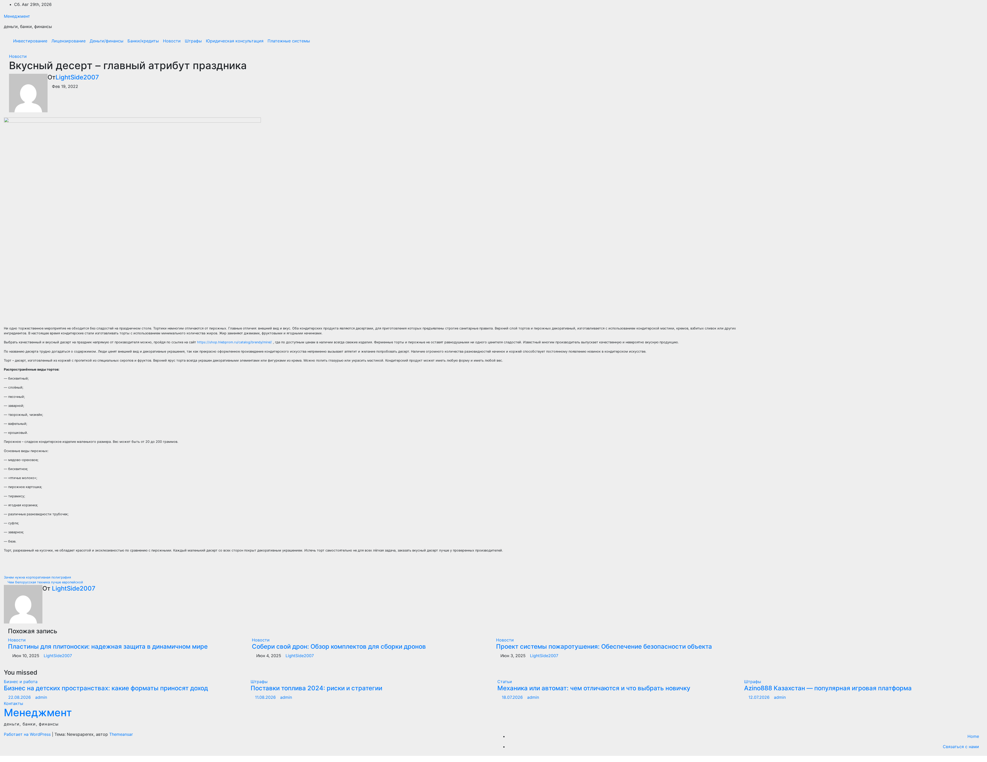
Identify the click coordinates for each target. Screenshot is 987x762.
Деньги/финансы (106, 40)
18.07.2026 (513, 697)
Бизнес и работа (21, 681)
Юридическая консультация (234, 40)
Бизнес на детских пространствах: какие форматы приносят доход (106, 688)
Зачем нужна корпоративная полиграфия (38, 577)
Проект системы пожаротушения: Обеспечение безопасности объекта (604, 646)
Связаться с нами (961, 746)
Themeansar (121, 734)
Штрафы (193, 40)
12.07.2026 (759, 697)
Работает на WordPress (28, 734)
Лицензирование (68, 40)
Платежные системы (289, 40)
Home (973, 736)
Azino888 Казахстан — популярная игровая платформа (828, 688)
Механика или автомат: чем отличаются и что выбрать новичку (593, 688)
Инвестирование (30, 40)
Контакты (13, 703)
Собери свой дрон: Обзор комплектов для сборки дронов (339, 646)
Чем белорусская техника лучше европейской (44, 582)
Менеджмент (17, 16)
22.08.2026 (20, 697)
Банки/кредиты (143, 40)
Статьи (504, 681)
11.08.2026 (266, 697)
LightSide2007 (77, 77)
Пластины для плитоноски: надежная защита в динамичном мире (108, 646)
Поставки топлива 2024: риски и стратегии (316, 688)
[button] (968, 40)
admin (41, 697)
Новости (172, 40)
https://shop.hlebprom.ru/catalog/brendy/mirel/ (234, 342)
